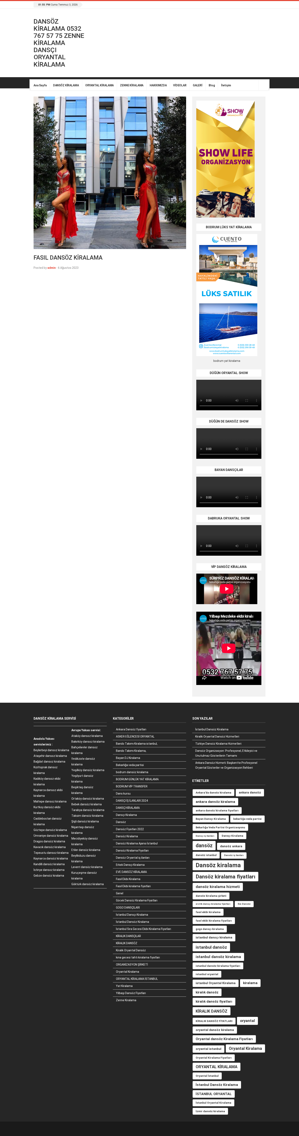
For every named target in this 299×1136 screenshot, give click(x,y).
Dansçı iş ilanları (205, 836)
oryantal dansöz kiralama (215, 1030)
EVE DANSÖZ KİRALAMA (131, 872)
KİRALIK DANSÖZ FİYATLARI (214, 1021)
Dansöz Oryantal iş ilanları (133, 857)
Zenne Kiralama (126, 1000)
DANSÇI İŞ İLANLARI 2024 (132, 800)
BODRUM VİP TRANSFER (131, 786)
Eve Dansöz (244, 904)
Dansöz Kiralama (127, 836)
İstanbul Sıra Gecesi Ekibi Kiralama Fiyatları (143, 929)
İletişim (226, 85)
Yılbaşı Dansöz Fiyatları (131, 993)
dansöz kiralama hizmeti (218, 886)
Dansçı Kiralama (126, 815)
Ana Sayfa (40, 85)
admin (51, 267)
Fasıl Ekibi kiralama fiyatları (133, 886)
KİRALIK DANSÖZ (126, 943)
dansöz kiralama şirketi (211, 895)
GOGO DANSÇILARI (128, 907)
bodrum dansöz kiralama (132, 772)
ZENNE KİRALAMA (131, 85)
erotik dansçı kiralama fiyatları (213, 904)
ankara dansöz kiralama (215, 802)
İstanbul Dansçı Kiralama (132, 914)
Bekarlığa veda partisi (130, 765)
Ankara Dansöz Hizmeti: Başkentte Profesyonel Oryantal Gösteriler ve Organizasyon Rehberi (226, 765)
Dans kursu (123, 793)
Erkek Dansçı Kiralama (130, 864)
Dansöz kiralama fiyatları (225, 877)
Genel (119, 893)
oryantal (247, 1020)
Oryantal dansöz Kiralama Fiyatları (224, 1039)
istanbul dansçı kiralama (214, 937)
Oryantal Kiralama (127, 971)
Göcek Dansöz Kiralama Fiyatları (136, 900)
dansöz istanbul (206, 855)
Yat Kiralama (124, 986)
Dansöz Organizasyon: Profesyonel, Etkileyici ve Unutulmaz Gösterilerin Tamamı (226, 753)
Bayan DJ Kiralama (128, 758)
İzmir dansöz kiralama (210, 1111)
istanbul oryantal (207, 974)
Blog (212, 85)
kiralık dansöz (207, 992)
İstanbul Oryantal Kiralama (213, 1102)
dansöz (204, 845)
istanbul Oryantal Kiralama (216, 983)
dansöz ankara (231, 846)
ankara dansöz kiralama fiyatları (217, 810)
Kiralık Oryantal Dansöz (131, 950)
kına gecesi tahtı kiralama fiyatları (138, 957)
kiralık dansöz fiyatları (214, 1001)
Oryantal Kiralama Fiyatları (214, 1057)
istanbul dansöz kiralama (218, 956)
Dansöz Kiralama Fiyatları (132, 850)
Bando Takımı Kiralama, (131, 750)
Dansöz (121, 822)
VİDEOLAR (180, 85)
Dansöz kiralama (218, 865)
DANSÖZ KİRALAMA (66, 85)
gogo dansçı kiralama (210, 929)
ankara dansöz (250, 792)
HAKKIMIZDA (158, 85)
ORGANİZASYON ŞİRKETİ (132, 964)
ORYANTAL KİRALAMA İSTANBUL (137, 978)
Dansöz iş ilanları (233, 855)
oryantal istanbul (208, 1049)
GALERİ (197, 85)
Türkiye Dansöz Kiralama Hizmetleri (218, 743)
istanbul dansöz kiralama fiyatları (218, 965)
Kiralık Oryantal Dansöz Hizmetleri (217, 736)
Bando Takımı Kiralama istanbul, (136, 743)
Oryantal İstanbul (207, 1075)
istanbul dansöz (211, 947)
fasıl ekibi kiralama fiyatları (214, 920)
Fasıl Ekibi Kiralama (128, 879)
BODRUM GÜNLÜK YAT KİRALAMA (137, 779)
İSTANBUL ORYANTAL (214, 1094)
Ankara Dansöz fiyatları (131, 729)
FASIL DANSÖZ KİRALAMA (68, 257)
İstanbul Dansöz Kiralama (132, 921)
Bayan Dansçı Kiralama (211, 818)
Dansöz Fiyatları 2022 (130, 829)
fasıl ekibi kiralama (208, 912)
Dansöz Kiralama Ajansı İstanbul (137, 843)
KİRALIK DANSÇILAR (128, 936)
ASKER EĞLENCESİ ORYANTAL (135, 736)
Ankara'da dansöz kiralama (213, 792)
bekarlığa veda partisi (247, 818)
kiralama (250, 983)
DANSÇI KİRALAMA (128, 807)
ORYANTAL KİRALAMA (99, 85)
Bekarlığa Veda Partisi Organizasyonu (220, 827)
